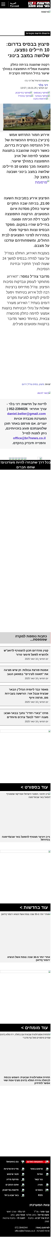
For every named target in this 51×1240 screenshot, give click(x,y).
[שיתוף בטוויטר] (40, 99)
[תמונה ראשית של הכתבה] (25, 120)
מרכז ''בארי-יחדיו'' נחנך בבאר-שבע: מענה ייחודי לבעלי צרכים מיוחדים (27, 733)
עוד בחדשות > (32, 923)
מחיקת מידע (11, 1193)
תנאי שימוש (12, 1188)
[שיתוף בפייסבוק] (21, 96)
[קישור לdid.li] (24, 400)
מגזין (38, 1200)
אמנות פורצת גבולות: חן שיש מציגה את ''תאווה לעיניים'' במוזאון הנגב (25, 686)
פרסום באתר (34, 1184)
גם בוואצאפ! (11, 1176)
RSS (38, 1211)
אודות (38, 1190)
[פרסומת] (24, 18)
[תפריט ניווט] (3, 4)
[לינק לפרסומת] (24, 751)
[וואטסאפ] (23, 4)
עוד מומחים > (32, 1041)
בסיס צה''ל (31, 391)
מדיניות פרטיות (10, 1183)
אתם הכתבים (11, 1199)
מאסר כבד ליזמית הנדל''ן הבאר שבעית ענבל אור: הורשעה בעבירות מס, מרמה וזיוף (24, 709)
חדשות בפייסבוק (9, 1204)
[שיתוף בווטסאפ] (40, 96)
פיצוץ (39, 391)
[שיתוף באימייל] (23, 99)
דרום (22, 391)
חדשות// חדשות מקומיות (36, 33)
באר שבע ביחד (10, 1209)
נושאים (37, 1205)
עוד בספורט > (32, 805)
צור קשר (37, 1195)
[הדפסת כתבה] (39, 102)
